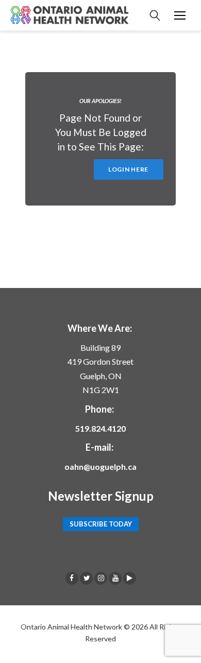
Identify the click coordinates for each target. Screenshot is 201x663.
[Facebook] (72, 578)
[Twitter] (86, 578)
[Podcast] (129, 578)
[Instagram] (101, 578)
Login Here (128, 169)
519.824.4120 (100, 428)
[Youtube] (115, 578)
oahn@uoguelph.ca (100, 466)
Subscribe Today (101, 524)
